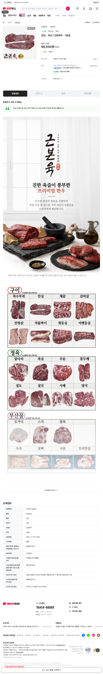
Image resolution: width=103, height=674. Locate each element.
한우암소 (17, 22)
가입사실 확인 (19, 652)
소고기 (10, 22)
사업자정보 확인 (60, 645)
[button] (81, 68)
